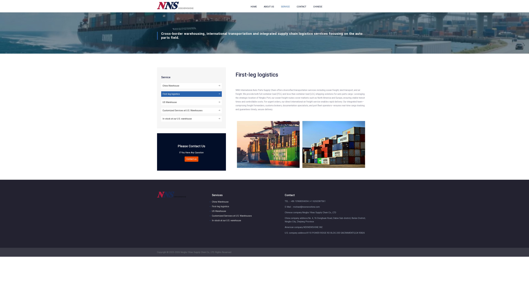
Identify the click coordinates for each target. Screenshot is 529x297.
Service (285, 6)
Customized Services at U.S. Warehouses (183, 110)
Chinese (317, 6)
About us (269, 6)
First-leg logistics (171, 94)
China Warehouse (171, 85)
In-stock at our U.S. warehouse (177, 118)
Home (254, 6)
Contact (301, 6)
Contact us (191, 159)
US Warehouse (170, 102)
